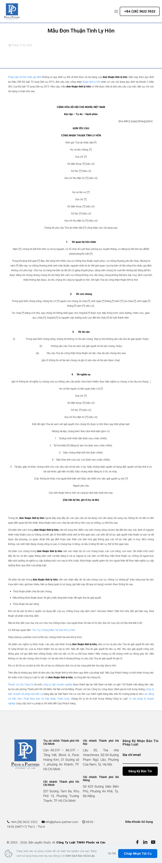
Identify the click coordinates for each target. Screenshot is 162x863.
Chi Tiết (112, 853)
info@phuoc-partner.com (61, 822)
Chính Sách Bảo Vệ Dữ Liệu (80, 855)
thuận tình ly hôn (91, 81)
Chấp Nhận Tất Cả (138, 853)
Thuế (26, 698)
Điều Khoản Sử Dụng (139, 822)
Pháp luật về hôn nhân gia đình (24, 77)
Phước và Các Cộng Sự (21, 684)
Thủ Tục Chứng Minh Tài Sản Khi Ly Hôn (53, 630)
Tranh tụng (63, 698)
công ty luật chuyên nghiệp (57, 684)
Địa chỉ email (132, 755)
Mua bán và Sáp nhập (43, 698)
